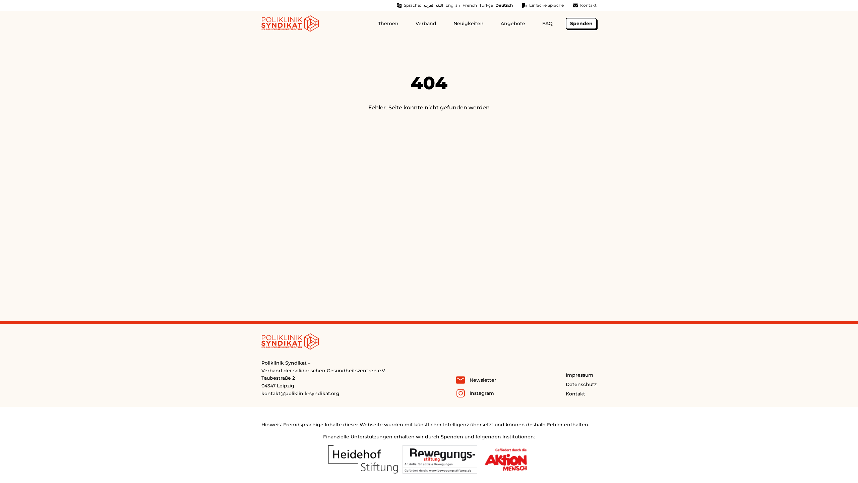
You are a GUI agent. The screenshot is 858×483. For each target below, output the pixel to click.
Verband (426, 23)
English (452, 5)
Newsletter (483, 380)
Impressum (579, 375)
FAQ (547, 23)
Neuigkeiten (468, 23)
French (470, 5)
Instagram (482, 393)
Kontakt (588, 5)
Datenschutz (581, 384)
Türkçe (486, 5)
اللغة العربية (433, 5)
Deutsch (504, 5)
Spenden (581, 23)
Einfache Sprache (546, 5)
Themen (388, 23)
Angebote (513, 23)
